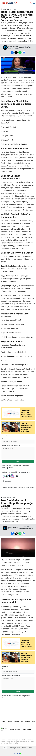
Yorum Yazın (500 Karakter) (11, 445)
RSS (5, 748)
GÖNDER (18, 461)
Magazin (9, 721)
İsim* (3, 438)
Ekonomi (27, 721)
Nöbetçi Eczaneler (15, 729)
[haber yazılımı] (18, 753)
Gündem (16, 721)
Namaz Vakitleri (27, 729)
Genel (13, 9)
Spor (22, 721)
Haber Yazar (6, 9)
